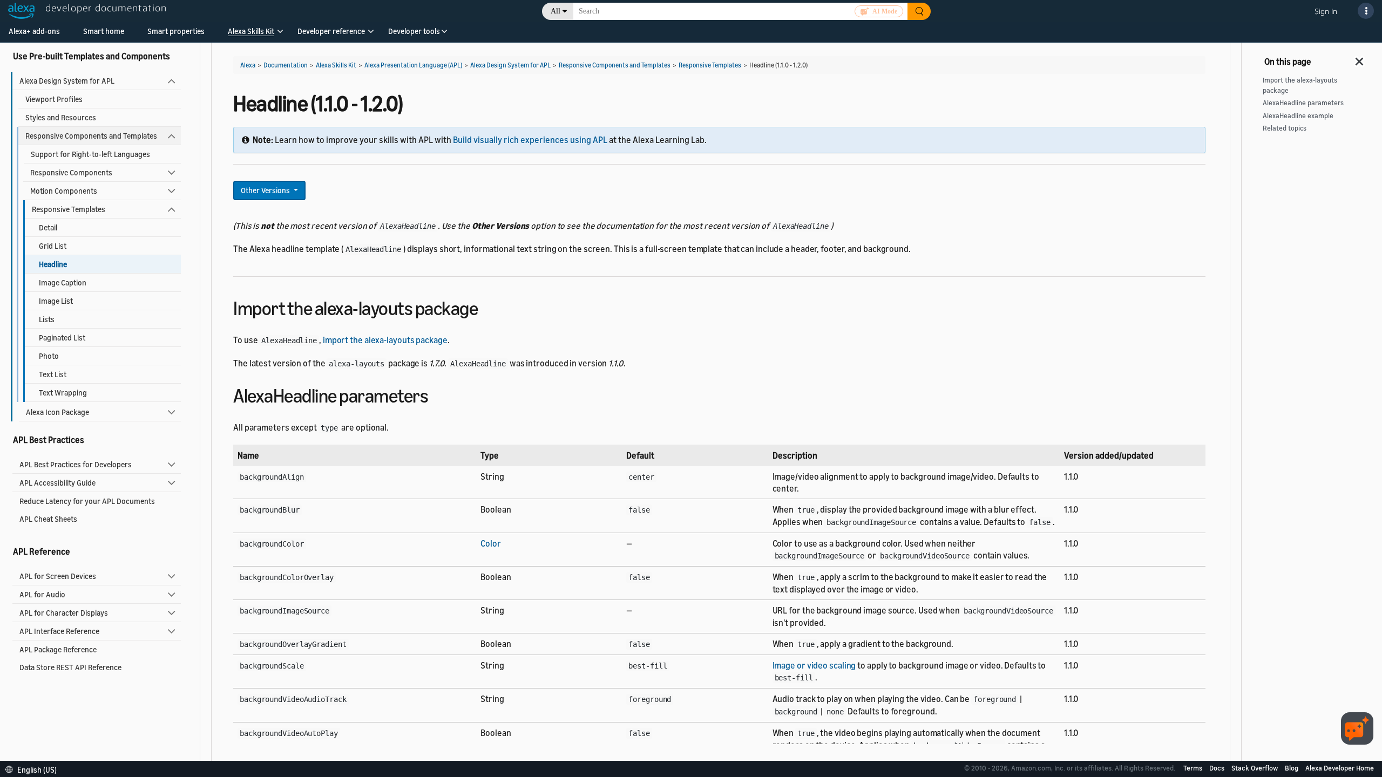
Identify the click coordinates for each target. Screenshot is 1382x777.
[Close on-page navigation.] (1360, 58)
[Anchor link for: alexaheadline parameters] (437, 394)
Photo (49, 355)
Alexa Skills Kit (251, 31)
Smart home (103, 31)
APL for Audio (42, 594)
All (555, 11)
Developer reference (331, 31)
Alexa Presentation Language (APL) (413, 65)
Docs (1217, 768)
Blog (1292, 768)
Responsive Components (71, 172)
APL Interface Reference (59, 631)
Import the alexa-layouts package (1300, 85)
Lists (47, 319)
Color (490, 543)
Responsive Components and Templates (91, 135)
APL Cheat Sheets (48, 518)
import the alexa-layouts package (385, 340)
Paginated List (62, 337)
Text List (52, 374)
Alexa (247, 65)
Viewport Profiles (54, 99)
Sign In (1326, 11)
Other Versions (266, 190)
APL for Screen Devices (57, 576)
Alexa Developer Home (1339, 768)
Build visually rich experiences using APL (530, 139)
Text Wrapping (63, 392)
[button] (251, 34)
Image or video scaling (814, 665)
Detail (48, 227)
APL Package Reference (58, 649)
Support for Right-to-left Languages (90, 154)
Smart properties (176, 31)
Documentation (285, 65)
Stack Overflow (1255, 768)
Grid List (52, 245)
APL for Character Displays (63, 612)
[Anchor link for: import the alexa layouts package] (487, 306)
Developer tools (414, 31)
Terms (1193, 768)
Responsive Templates (68, 209)
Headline (53, 264)
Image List (56, 300)
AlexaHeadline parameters (1303, 103)
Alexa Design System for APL (66, 80)
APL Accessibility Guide (57, 482)
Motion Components (63, 190)
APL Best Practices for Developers (75, 464)
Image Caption (62, 282)
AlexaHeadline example (1298, 116)
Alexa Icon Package (57, 412)
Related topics (1284, 128)
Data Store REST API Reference (70, 667)
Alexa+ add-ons (34, 31)
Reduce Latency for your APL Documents (87, 501)
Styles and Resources (60, 117)
